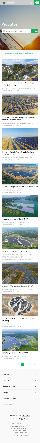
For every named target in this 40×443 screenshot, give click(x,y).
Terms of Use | (26, 435)
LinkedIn (26, 415)
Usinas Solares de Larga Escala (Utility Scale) (19, 53)
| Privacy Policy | (15, 435)
